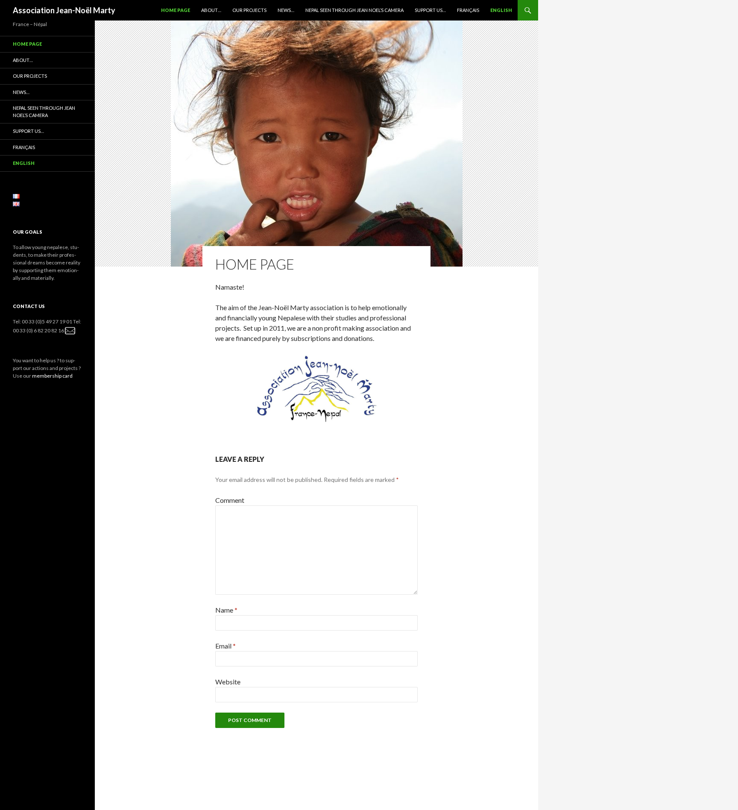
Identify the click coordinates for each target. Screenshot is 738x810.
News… (286, 10)
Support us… (430, 10)
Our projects (249, 10)
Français (468, 10)
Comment (229, 500)
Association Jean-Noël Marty (64, 10)
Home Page (175, 10)
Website (227, 682)
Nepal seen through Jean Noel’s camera (354, 10)
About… (211, 10)
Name (226, 610)
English (501, 10)
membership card (52, 376)
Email (225, 646)
